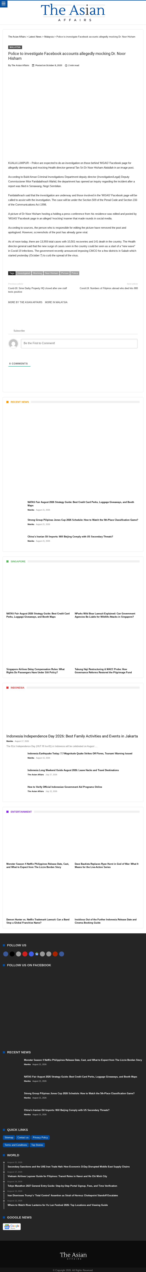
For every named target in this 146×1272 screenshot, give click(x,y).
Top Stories (37, 1145)
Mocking (37, 273)
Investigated (23, 273)
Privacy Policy (40, 1137)
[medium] (18, 953)
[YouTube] (24, 953)
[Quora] (55, 953)
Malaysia (15, 47)
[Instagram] (31, 953)
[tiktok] (42, 953)
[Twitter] (12, 953)
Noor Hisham (51, 273)
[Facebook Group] (61, 953)
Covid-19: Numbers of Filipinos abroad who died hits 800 (109, 286)
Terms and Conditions (16, 1145)
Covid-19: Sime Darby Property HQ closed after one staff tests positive (37, 288)
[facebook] (5, 953)
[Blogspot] (48, 953)
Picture (65, 273)
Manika (12, 494)
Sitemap (9, 1137)
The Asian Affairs (20, 65)
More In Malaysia (56, 302)
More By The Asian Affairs (25, 302)
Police (75, 273)
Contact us (23, 1137)
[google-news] (37, 954)
